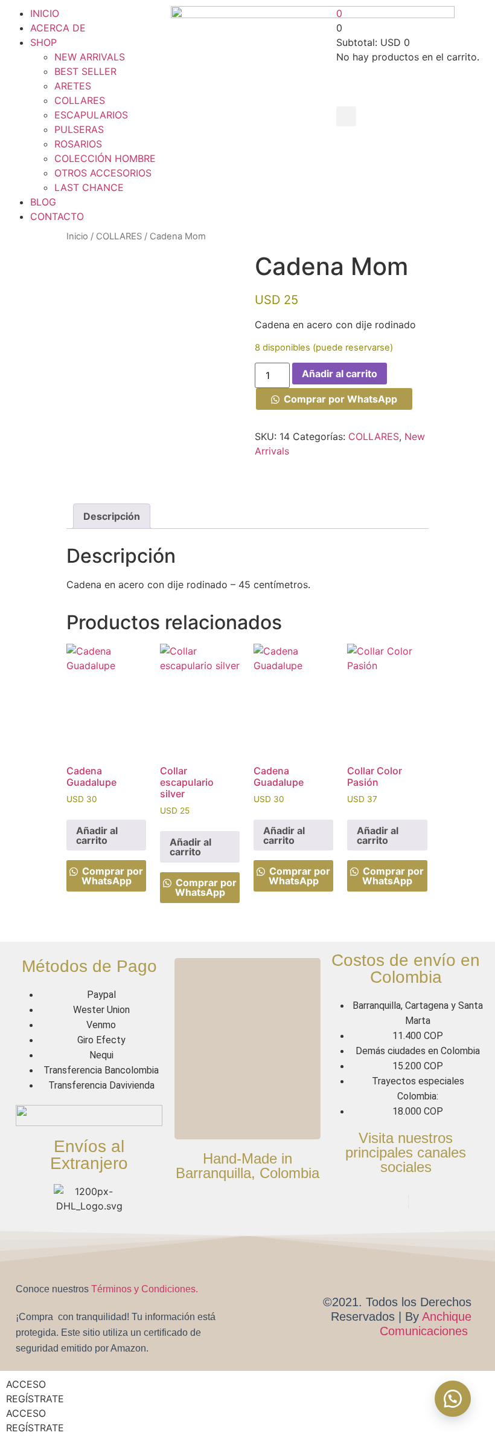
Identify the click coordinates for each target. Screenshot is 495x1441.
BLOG (43, 202)
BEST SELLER (85, 71)
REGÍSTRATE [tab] (35, 1399)
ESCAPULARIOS (91, 115)
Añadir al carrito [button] (97, 835)
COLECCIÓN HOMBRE (105, 158)
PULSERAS (79, 129)
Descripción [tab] (111, 516)
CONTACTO (57, 216)
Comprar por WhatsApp (340, 399)
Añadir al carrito (339, 374)
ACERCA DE (58, 28)
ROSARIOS (78, 144)
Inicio (77, 236)
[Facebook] (408, 1201)
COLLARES (79, 100)
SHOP (43, 42)
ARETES (72, 86)
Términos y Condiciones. (144, 1289)
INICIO (44, 13)
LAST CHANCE (89, 187)
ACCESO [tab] (26, 1384)
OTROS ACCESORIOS (103, 173)
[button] (346, 116)
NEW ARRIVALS (89, 57)
